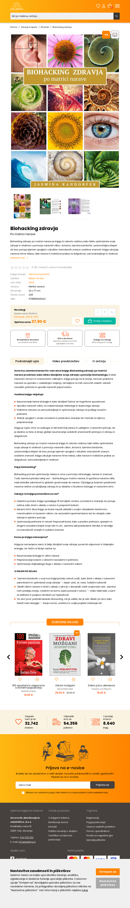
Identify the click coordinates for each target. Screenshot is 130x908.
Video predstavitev (65, 361)
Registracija (92, 817)
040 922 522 (26, 837)
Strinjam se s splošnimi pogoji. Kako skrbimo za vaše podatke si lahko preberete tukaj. (67, 792)
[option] (22, 206)
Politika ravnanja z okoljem (62, 831)
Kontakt (52, 826)
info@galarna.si (27, 842)
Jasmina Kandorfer (39, 274)
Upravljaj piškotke (95, 840)
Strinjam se (107, 872)
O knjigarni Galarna (58, 817)
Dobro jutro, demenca (65, 685)
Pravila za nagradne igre (99, 835)
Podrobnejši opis (27, 361)
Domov (13, 27)
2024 (31, 282)
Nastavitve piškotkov (107, 883)
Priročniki (45, 27)
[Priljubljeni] (98, 6)
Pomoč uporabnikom (98, 831)
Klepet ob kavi (36, 278)
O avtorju (99, 361)
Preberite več (17, 257)
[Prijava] (103, 5)
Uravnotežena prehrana (101, 685)
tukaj (85, 890)
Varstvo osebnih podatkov (100, 826)
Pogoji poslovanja (95, 822)
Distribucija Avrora (58, 822)
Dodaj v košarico (103, 321)
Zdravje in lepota (29, 27)
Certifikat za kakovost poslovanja (60, 837)
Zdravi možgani (28, 685)
